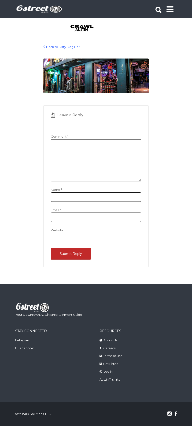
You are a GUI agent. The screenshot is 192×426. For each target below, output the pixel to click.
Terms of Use (112, 356)
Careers (109, 348)
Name (56, 189)
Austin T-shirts (110, 379)
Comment (59, 136)
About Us (110, 340)
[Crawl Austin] (79, 28)
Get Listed (110, 364)
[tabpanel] (79, 28)
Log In (108, 371)
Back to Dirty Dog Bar (63, 47)
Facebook (26, 348)
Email (56, 210)
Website (57, 230)
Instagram (22, 340)
